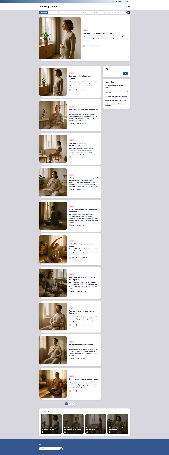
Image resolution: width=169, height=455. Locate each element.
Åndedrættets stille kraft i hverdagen (84, 379)
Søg (106, 69)
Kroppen (86, 30)
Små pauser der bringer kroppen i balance (114, 86)
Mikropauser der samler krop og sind (56, 12)
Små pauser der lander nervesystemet (116, 96)
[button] (86, 43)
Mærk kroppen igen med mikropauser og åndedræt (103, 33)
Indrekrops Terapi (48, 6)
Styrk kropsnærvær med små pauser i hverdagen (82, 12)
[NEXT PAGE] (73, 403)
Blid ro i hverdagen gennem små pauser (109, 12)
